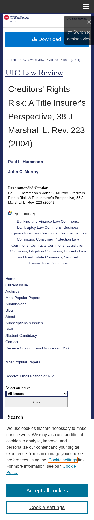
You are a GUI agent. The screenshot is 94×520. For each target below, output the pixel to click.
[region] (47, 469)
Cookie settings (62, 460)
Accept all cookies (47, 490)
